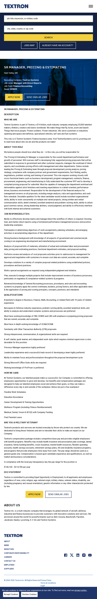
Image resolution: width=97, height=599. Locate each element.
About (7, 541)
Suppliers (9, 569)
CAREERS (8, 557)
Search (48, 37)
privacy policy (81, 590)
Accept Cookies (11, 594)
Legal (42, 586)
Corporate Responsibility (16, 553)
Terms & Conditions (48, 583)
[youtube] (90, 555)
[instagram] (84, 555)
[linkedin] (78, 555)
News (6, 545)
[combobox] (48, 18)
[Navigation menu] (91, 6)
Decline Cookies (29, 594)
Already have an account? (57, 45)
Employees (9, 565)
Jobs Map (29, 45)
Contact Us (9, 561)
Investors (9, 549)
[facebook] (66, 555)
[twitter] (72, 555)
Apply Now (14, 97)
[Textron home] (16, 6)
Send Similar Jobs (37, 97)
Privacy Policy (45, 580)
